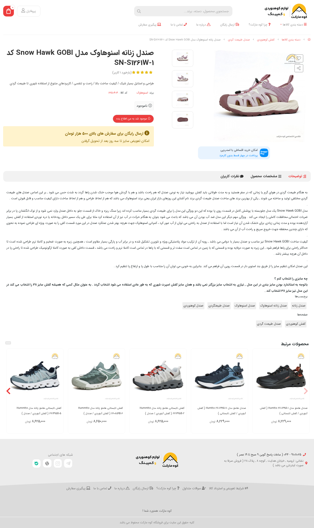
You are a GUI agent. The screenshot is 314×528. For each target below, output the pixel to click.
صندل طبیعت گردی (239, 39)
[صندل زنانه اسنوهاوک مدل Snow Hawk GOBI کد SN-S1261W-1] (157, 460)
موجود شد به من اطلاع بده (132, 118)
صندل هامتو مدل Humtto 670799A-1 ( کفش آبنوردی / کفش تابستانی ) (283, 410)
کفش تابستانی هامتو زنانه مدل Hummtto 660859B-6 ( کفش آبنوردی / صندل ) (100, 410)
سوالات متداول (192, 488)
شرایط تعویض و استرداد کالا (227, 488)
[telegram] (68, 463)
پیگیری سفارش (147, 24)
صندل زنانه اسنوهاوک (273, 305)
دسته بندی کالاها (293, 24)
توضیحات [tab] (295, 176)
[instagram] (58, 463)
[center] (139, 11)
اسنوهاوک (142, 93)
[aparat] (47, 463)
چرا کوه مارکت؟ (258, 24)
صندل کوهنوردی (193, 305)
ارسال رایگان (227, 24)
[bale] (36, 463)
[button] (306, 391)
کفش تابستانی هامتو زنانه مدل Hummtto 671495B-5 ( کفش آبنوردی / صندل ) (39, 410)
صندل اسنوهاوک (245, 305)
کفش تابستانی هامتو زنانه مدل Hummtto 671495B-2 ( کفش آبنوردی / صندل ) (162, 410)
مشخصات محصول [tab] (264, 176)
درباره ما (201, 24)
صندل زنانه (298, 305)
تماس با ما (177, 24)
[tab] (230, 176)
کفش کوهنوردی (265, 39)
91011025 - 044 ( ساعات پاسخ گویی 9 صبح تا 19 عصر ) (269, 454)
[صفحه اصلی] (309, 39)
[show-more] (304, 378)
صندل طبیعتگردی (219, 305)
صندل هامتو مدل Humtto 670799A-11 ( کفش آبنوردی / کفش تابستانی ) (222, 410)
